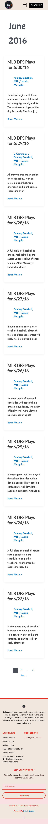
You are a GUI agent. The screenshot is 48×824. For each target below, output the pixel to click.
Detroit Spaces (28, 811)
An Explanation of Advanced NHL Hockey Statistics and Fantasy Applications (12, 759)
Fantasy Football (8, 737)
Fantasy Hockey (8, 741)
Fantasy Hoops (8, 745)
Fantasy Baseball (23, 77)
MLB (16, 81)
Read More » (14, 119)
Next (24, 675)
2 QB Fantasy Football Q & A (12, 749)
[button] (24, 5)
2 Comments (20, 153)
